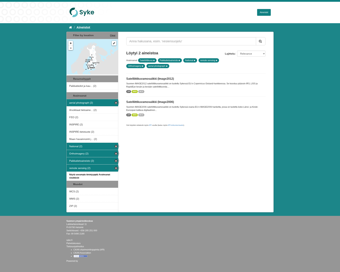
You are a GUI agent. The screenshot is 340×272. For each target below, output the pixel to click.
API (150, 125)
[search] (260, 41)
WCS (141, 91)
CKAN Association (82, 253)
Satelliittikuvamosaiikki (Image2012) (150, 78)
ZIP (128, 91)
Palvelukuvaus (73, 243)
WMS (135, 91)
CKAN (72, 265)
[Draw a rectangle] (114, 43)
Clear (112, 35)
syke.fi (69, 240)
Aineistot (264, 12)
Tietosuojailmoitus (75, 246)
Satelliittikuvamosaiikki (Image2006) (150, 101)
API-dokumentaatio (175, 125)
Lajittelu (230, 53)
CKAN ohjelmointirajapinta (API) (88, 249)
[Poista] (154, 60)
